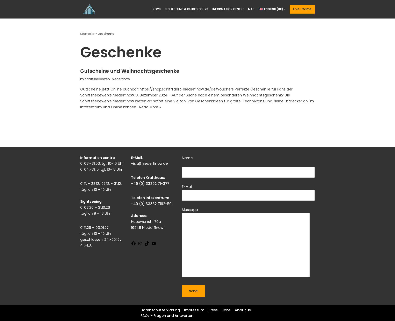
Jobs (226, 310)
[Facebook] (133, 244)
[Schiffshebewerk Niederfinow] (89, 9)
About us (243, 310)
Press (213, 310)
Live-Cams (302, 9)
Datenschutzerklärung (160, 310)
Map (251, 9)
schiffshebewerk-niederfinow (107, 79)
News (156, 9)
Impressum (194, 310)
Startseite (87, 34)
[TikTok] (146, 244)
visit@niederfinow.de (149, 163)
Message (190, 209)
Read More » (150, 107)
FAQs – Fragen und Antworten (167, 315)
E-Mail (187, 186)
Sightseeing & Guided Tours (186, 9)
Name (207, 162)
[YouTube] (153, 244)
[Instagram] (140, 244)
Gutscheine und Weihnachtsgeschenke (129, 71)
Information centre (228, 9)
